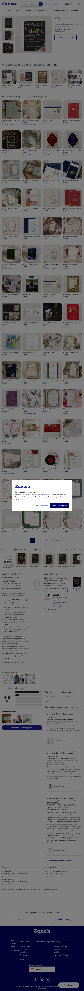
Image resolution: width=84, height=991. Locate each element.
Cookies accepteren (59, 506)
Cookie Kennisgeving (44, 495)
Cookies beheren (41, 506)
